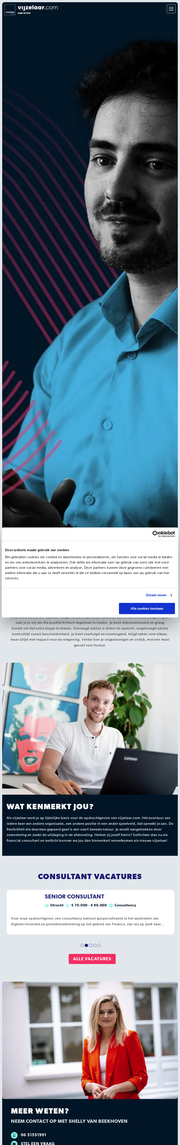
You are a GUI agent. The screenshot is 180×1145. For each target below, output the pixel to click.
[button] (82, 945)
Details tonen (156, 595)
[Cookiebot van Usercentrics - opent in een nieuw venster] (156, 534)
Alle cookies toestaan (147, 608)
